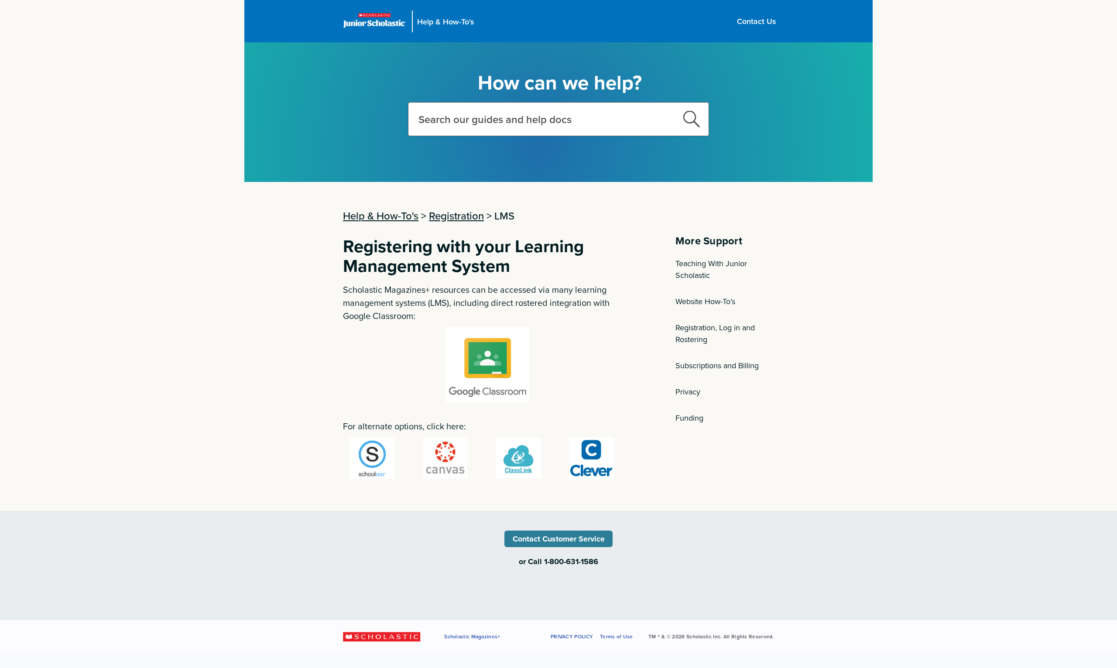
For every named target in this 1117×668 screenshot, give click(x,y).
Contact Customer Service (559, 539)
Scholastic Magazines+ (472, 636)
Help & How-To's (445, 21)
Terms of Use (616, 636)
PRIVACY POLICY (572, 636)
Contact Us (756, 21)
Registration (456, 215)
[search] (691, 119)
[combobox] (558, 119)
